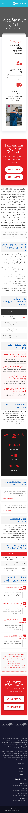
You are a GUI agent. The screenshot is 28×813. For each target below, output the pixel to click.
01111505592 (14, 177)
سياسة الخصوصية (9, 810)
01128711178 (14, 169)
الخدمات (21, 771)
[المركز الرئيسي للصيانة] (19, 3)
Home (18, 28)
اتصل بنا (21, 774)
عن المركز (21, 768)
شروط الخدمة (17, 810)
